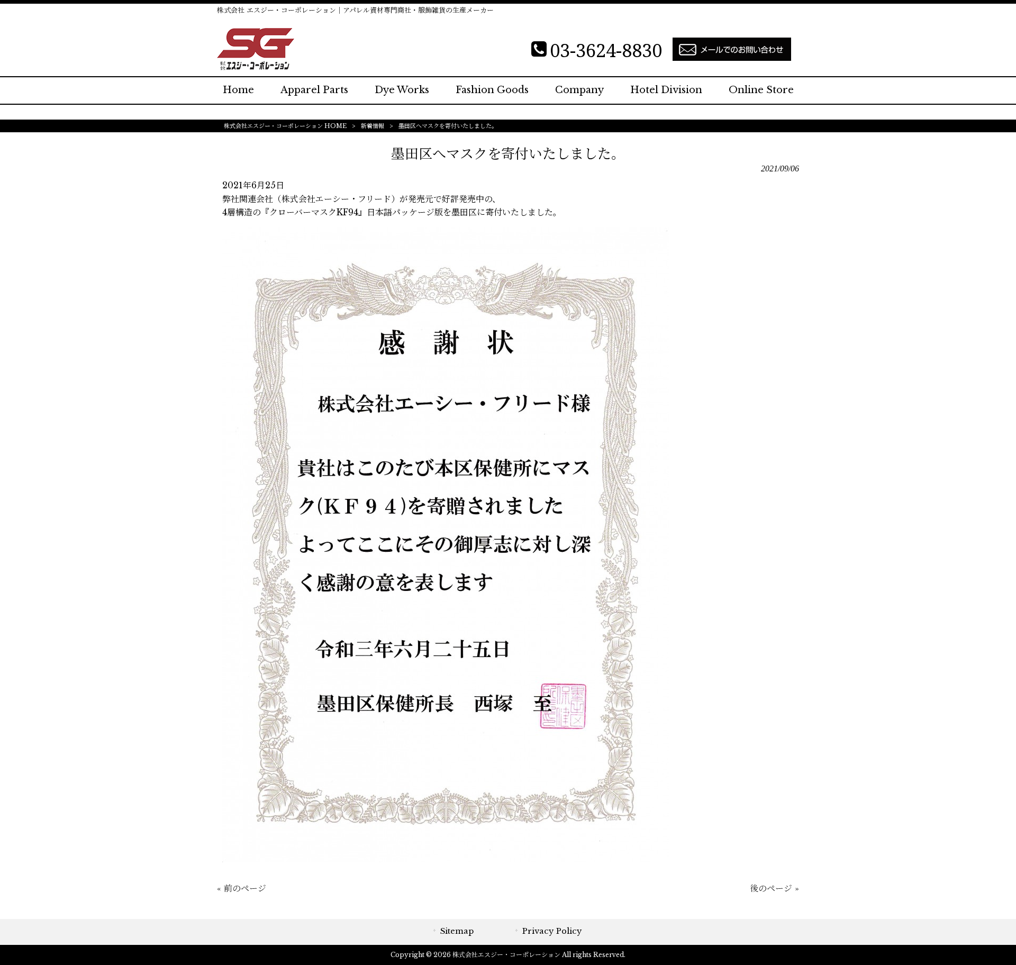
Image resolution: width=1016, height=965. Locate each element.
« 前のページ (241, 888)
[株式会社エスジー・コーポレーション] (255, 67)
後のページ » (774, 888)
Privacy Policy (552, 931)
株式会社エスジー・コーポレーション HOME (285, 126)
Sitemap (457, 931)
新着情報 (372, 126)
